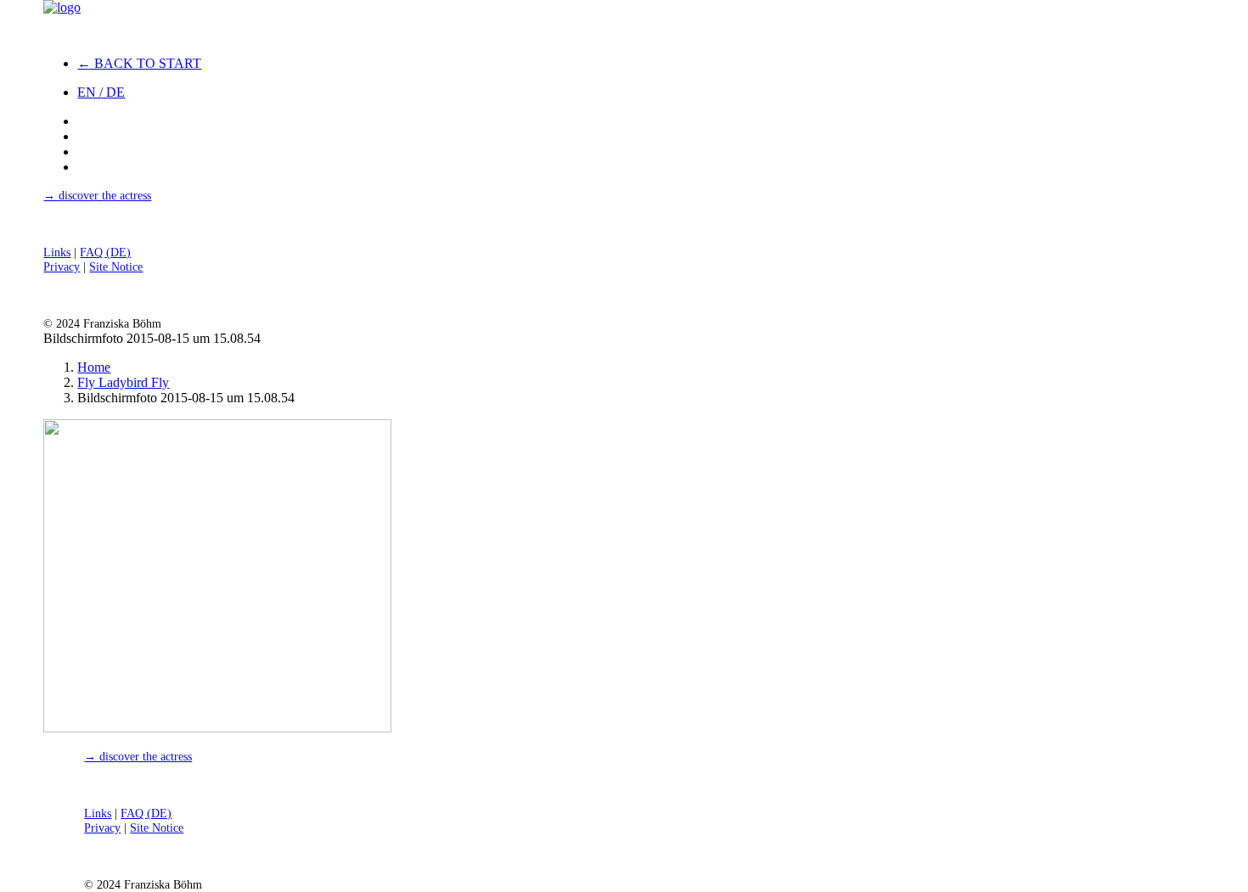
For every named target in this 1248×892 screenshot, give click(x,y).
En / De (101, 92)
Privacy (61, 266)
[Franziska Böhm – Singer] (175, 21)
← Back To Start (139, 63)
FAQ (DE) (105, 252)
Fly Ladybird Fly (123, 382)
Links (56, 252)
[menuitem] (192, 63)
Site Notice (116, 266)
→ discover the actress (97, 195)
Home (93, 367)
